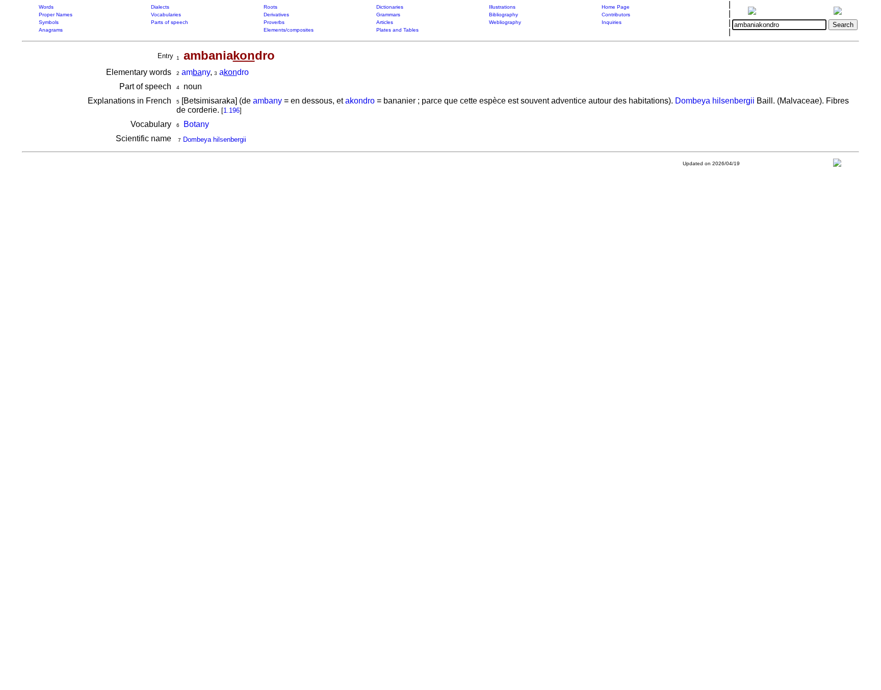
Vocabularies (166, 14)
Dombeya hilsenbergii (715, 100)
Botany (196, 124)
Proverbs (274, 22)
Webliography (505, 22)
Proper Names (55, 14)
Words (46, 7)
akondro (360, 100)
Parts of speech (169, 22)
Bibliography (503, 14)
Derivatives (276, 14)
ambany (267, 100)
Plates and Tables (397, 30)
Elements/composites (289, 30)
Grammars (388, 14)
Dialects (160, 7)
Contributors (616, 14)
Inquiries (611, 22)
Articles (384, 22)
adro (234, 72)
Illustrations (502, 7)
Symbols (49, 22)
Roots (270, 7)
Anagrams (51, 30)
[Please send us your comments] (837, 165)
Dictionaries (389, 7)
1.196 (231, 110)
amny (196, 72)
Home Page (616, 7)
